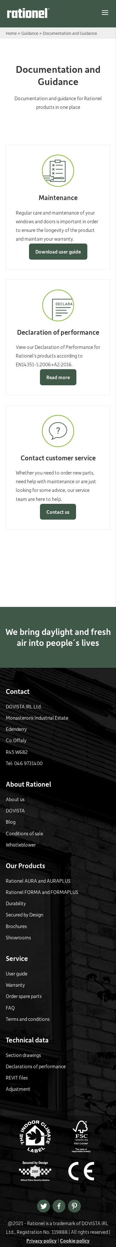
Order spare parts (24, 996)
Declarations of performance (36, 1066)
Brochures (16, 926)
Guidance (29, 33)
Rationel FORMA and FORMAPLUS (42, 892)
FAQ (10, 1007)
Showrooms (18, 937)
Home (11, 33)
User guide (16, 973)
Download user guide (58, 251)
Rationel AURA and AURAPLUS (38, 881)
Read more (58, 377)
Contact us (58, 512)
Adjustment (18, 1089)
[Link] (28, 13)
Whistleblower (21, 844)
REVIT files (17, 1077)
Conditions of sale (24, 833)
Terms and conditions (28, 1019)
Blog (10, 822)
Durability (16, 903)
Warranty (15, 985)
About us (15, 799)
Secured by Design (24, 914)
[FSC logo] (81, 1150)
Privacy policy (41, 1240)
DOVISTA (15, 810)
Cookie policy (75, 1240)
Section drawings (23, 1055)
